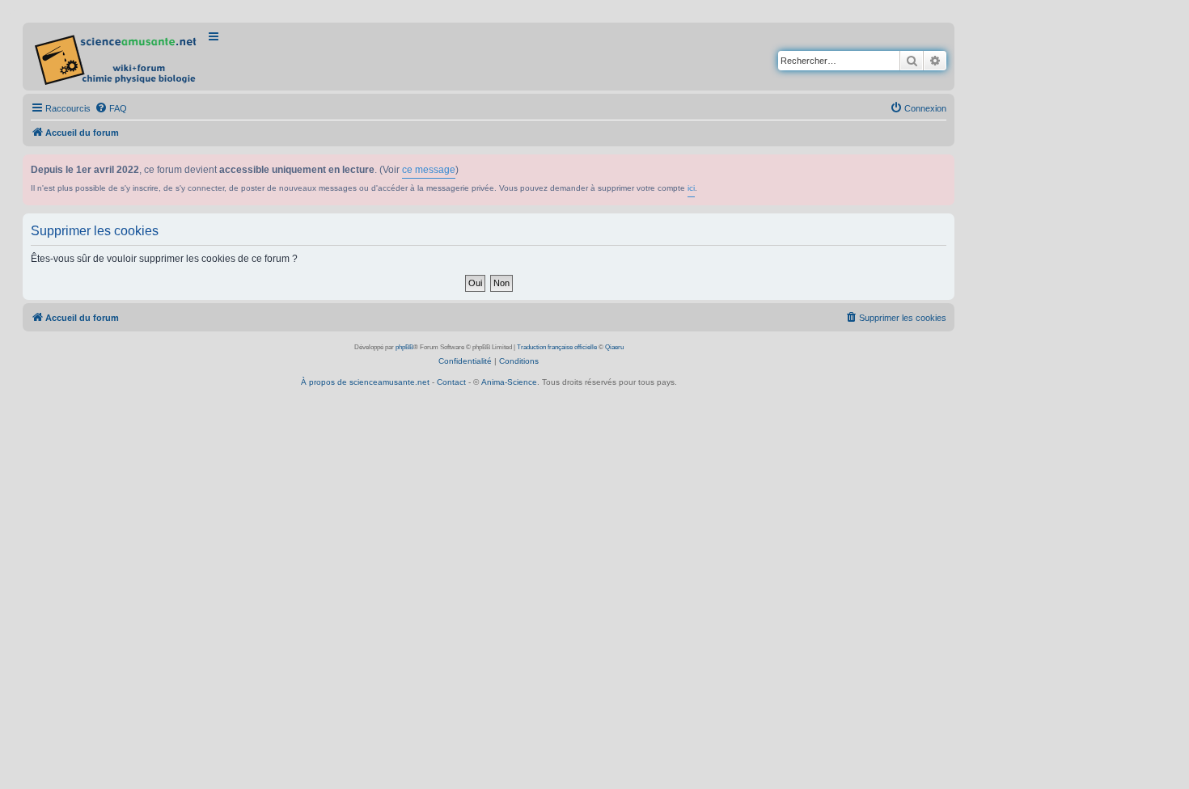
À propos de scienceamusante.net (365, 382)
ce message (428, 169)
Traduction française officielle (557, 347)
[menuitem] (111, 108)
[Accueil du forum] (117, 56)
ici (691, 188)
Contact (451, 382)
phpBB (404, 347)
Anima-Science (509, 382)
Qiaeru (614, 347)
